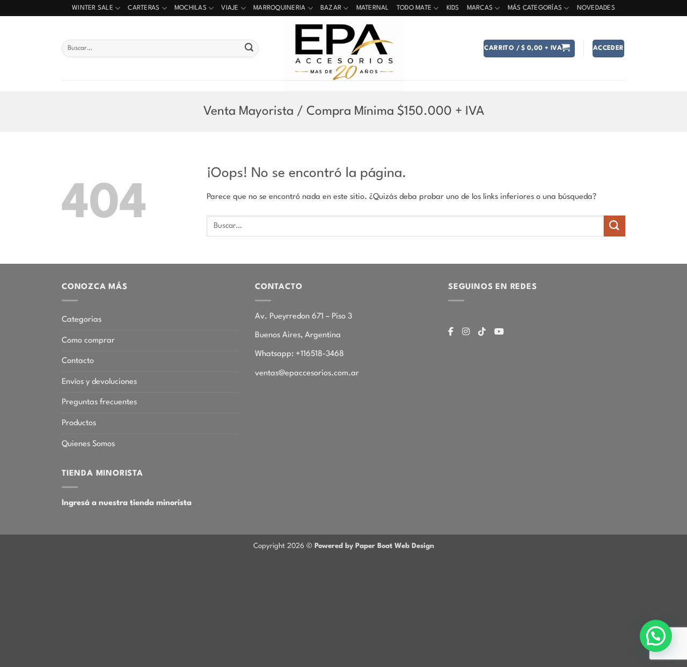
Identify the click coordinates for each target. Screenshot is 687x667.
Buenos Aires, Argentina (298, 335)
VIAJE (229, 8)
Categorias (81, 320)
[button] (529, 48)
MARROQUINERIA (279, 8)
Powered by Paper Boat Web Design (374, 546)
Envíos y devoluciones (99, 382)
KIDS (453, 8)
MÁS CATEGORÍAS (535, 8)
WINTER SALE (92, 8)
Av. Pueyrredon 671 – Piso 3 (303, 317)
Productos (79, 423)
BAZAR (330, 8)
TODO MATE (414, 8)
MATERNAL (372, 8)
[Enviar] (249, 49)
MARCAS (480, 8)
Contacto (78, 361)
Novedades (596, 8)
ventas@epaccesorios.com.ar (307, 373)
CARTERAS (143, 8)
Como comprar (88, 341)
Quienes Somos (88, 444)
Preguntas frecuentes (99, 402)
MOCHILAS (190, 8)
